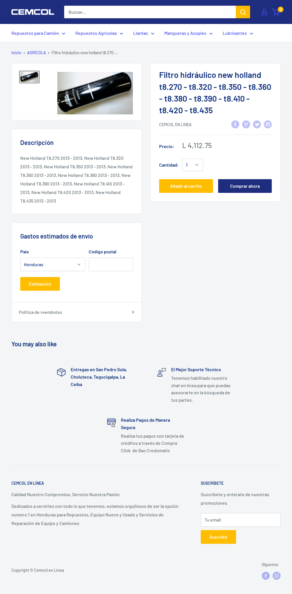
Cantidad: (169, 164)
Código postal (102, 251)
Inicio (16, 52)
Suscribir (218, 537)
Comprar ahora (245, 186)
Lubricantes (235, 33)
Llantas (140, 33)
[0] (275, 12)
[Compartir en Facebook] (235, 124)
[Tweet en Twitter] (257, 124)
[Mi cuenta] (264, 12)
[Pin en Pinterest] (246, 124)
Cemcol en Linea (175, 124)
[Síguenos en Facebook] (266, 575)
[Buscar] (243, 12)
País (24, 251)
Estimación (40, 283)
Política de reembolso (40, 312)
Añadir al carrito (186, 186)
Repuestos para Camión (35, 33)
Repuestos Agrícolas (96, 33)
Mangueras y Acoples (185, 33)
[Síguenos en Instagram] (277, 575)
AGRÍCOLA (36, 52)
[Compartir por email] (268, 124)
